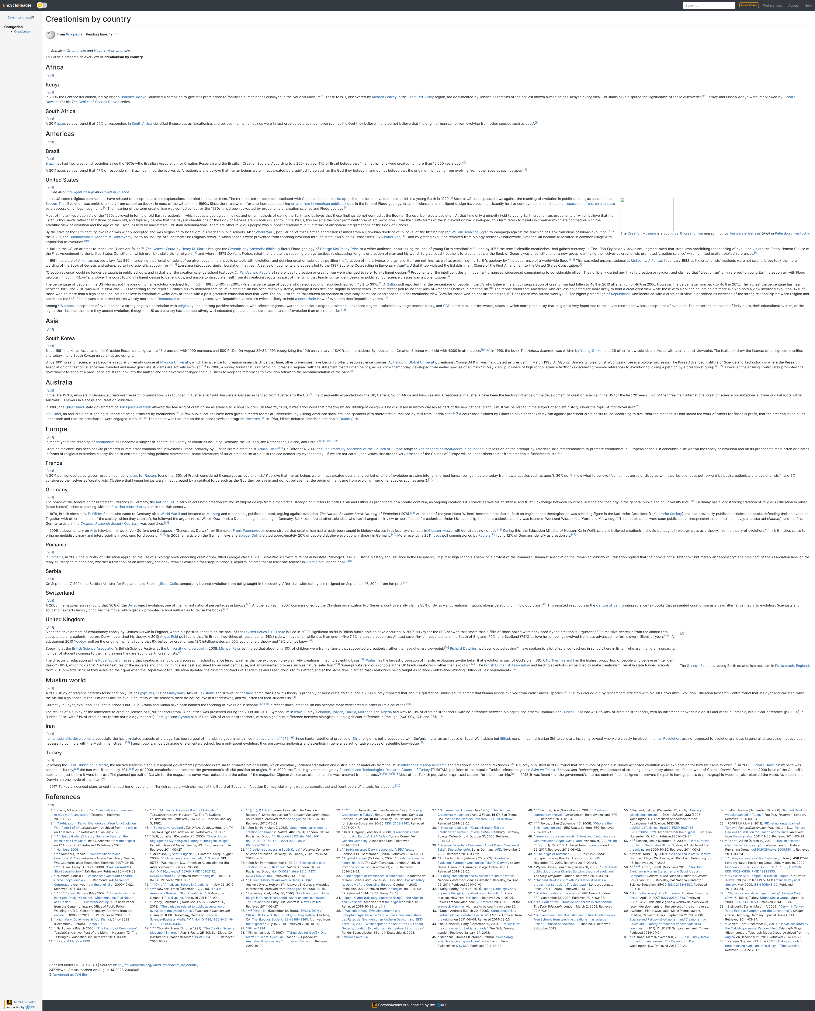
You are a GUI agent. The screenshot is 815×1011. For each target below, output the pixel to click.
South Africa (142, 123)
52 (362, 659)
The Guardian (789, 945)
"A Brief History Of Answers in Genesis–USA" (280, 880)
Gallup (392, 284)
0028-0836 (297, 841)
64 (381, 773)
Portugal (163, 717)
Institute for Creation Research (422, 765)
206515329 (647, 832)
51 (181, 652)
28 (263, 417)
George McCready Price (339, 249)
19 (483, 349)
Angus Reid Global (569, 841)
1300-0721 (750, 902)
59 (408, 704)
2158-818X (401, 823)
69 (103, 778)
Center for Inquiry (96, 902)
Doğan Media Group (774, 897)
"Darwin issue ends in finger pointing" (754, 893)
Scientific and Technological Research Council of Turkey (384, 770)
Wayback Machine (451, 906)
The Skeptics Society (267, 919)
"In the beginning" (644, 893)
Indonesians (244, 693)
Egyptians (146, 693)
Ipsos (61, 123)
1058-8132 (770, 884)
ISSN (160, 924)
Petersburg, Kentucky (792, 233)
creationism (105, 442)
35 (692, 501)
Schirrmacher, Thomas (456, 810)
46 (543, 604)
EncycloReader (389, 1005)
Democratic (166, 299)
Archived (487, 902)
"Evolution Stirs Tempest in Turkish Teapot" (758, 876)
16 (491, 288)
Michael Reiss (230, 648)
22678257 (261, 845)
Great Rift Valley (421, 97)
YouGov (80, 641)
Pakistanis (206, 693)
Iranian (51, 738)
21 (717, 366)
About (793, 5)
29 (321, 441)
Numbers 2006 (67, 849)
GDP (446, 306)
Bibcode (283, 836)
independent (192, 299)
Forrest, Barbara (76, 893)
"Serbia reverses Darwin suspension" (370, 849)
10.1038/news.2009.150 (774, 849)
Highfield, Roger (355, 858)
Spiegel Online (250, 535)
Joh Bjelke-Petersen (135, 407)
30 (326, 441)
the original (130, 827)
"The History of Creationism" (116, 928)
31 (331, 441)
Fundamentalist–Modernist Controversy (100, 237)
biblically (273, 249)
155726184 (264, 876)
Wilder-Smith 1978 (357, 937)
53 (337, 664)
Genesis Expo (698, 665)
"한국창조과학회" (260, 810)
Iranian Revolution (666, 738)
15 (380, 283)
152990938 (168, 876)
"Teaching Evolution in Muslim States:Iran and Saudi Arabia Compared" (666, 871)
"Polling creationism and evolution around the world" (477, 876)
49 (310, 640)
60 (442, 715)
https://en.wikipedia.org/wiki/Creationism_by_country (155, 965)
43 (349, 561)
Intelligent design (80, 192)
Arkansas (85, 260)
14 (62, 276)
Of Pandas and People (252, 272)
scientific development (75, 738)
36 (412, 512)
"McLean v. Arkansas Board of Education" (188, 810)
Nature (772, 858)
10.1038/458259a (789, 867)
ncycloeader (17, 5)
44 (405, 582)
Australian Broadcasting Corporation (272, 941)
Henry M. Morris (194, 249)
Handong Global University (414, 362)
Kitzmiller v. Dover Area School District (83, 919)
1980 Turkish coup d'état (88, 765)
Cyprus (184, 717)
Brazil (50, 163)
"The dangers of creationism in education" (374, 876)
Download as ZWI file (70, 975)
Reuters (151, 475)
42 (573, 534)
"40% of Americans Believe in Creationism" (182, 884)
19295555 (767, 871)
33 (560, 452)
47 (598, 630)
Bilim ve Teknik (543, 770)
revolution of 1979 (274, 738)
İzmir (298, 712)
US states (66, 306)
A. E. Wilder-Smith (98, 514)
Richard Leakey (384, 97)
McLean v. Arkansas (647, 260)
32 (336, 441)
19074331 (687, 827)
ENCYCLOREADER (24, 1002)
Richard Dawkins (463, 648)
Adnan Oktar (267, 449)
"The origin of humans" (552, 854)
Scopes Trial (55, 203)
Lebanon (323, 712)
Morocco (365, 712)
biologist (251, 518)
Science (213, 858)
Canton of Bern (608, 605)
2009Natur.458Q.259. (753, 867)
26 (178, 412)
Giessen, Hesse (440, 530)
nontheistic (307, 299)
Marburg (213, 514)
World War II (170, 514)
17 (566, 292)
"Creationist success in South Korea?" (275, 849)
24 (311, 394)
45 (248, 604)
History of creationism (112, 50)
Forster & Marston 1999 (73, 941)
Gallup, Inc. (176, 897)
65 (386, 773)
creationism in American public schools (322, 203)
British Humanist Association (507, 665)
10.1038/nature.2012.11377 (296, 871)
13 (195, 252)
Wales (370, 660)
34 (430, 479)
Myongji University (175, 362)
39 (163, 534)
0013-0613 (677, 897)
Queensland (74, 407)
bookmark (749, 5)
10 (86, 240)
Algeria (386, 712)
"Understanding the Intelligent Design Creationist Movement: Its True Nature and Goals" (94, 897)
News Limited (311, 902)
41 (492, 534)
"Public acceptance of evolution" (183, 858)
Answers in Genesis (745, 233)
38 (499, 529)
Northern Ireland (559, 660)
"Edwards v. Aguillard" (168, 827)
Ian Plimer (53, 414)
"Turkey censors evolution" (747, 858)
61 (735, 764)
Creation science (115, 192)
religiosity (186, 306)
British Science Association (93, 648)
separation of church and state (590, 203)
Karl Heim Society (667, 514)
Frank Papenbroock (248, 530)
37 (166, 522)
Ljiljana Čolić (167, 583)
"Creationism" (95, 876)
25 (637, 406)
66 (390, 773)
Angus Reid (169, 636)
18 (343, 309)
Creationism (22, 31)
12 (588, 247)
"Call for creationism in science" (558, 893)
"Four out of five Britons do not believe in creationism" (574, 902)
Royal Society (109, 660)
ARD (498, 849)
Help (808, 5)
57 (261, 704)
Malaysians (176, 693)
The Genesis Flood (160, 249)
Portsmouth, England (792, 665)
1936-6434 (172, 924)
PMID (196, 871)
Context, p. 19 (97, 924)
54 (514, 669)
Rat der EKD (166, 502)
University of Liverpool (185, 648)
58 (266, 704)
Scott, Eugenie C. (184, 854)
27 (455, 412)
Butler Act (392, 237)
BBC (442, 632)
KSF (32, 1007)
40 (393, 534)
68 (513, 773)
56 (294, 697)
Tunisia (350, 712)
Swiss (132, 605)
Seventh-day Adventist (246, 249)
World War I (265, 232)
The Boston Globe (657, 845)
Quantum (252, 419)
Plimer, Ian (260, 910)
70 (397, 785)
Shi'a (356, 738)
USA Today (379, 836)
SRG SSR (462, 945)
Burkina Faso (573, 712)
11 (475, 247)
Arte (93, 530)
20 (487, 349)
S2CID (154, 876)
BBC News (405, 849)
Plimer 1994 (256, 928)
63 (131, 768)
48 (668, 635)
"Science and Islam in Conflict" (690, 854)
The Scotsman (577, 884)
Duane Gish (349, 419)
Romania (56, 557)
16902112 (208, 871)
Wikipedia (74, 34)
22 (721, 366)
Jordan (337, 712)
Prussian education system (132, 507)
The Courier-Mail (258, 902)
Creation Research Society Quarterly (109, 523)
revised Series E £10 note (264, 632)
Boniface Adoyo (133, 97)
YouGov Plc (593, 858)
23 (353, 371)
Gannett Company (355, 841)
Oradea (312, 562)
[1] (383, 906)
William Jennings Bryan (470, 232)
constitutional (553, 203)
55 (565, 692)
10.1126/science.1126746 (173, 871)
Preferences (772, 5)
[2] (478, 902)
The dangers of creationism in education (451, 449)
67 (395, 773)
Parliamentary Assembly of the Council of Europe (363, 449)
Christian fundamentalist (321, 199)
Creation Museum (642, 233)
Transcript (306, 941)
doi (152, 871)
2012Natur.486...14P (304, 836)
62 (76, 768)
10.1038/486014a (263, 841)
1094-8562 (211, 937)
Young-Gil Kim (592, 350)
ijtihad (505, 738)
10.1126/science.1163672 (652, 827)
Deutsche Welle (459, 849)
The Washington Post (680, 941)
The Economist (669, 893)
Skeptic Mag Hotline (300, 915)
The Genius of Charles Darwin (95, 102)
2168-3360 (300, 919)
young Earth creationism (683, 233)
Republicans (620, 294)
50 (446, 647)
